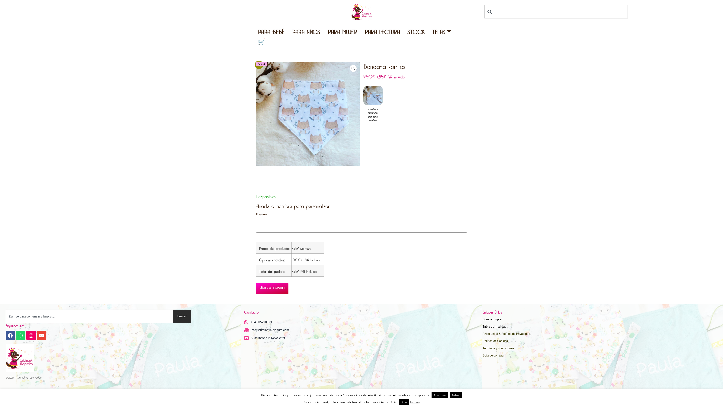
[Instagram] (31, 335)
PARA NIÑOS (306, 30)
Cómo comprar (492, 319)
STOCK (416, 30)
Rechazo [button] (455, 394)
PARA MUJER (342, 30)
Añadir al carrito (272, 287)
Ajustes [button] (404, 401)
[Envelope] (41, 335)
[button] (353, 68)
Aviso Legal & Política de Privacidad (506, 334)
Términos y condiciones (498, 348)
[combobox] (556, 11)
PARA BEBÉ (271, 30)
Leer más (414, 401)
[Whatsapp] (20, 335)
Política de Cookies (495, 341)
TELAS (438, 30)
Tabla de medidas (494, 326)
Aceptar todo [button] (439, 394)
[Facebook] (10, 335)
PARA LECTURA (382, 30)
